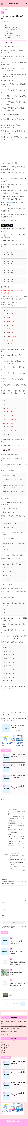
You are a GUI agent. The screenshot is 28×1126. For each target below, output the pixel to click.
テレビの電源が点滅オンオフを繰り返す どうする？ (13, 1022)
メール (3, 909)
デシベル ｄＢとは (12, 27)
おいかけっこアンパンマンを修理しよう (12, 1028)
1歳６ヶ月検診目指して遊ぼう (9, 1031)
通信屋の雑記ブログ (14, 3)
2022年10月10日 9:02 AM (15, 853)
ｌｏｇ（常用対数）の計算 (14, 30)
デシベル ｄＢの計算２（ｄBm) (14, 36)
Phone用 (4, 220)
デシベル (5, 799)
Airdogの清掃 (5, 1034)
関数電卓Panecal (12, 202)
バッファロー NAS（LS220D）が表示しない (13, 1026)
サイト (3, 915)
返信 (24, 847)
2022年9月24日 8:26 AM (13, 809)
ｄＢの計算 (10, 33)
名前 (3, 902)
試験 (3, 797)
